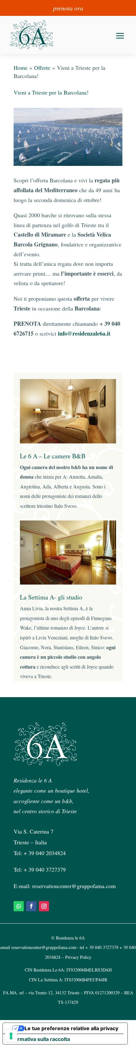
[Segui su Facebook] (31, 906)
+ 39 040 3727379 (45, 869)
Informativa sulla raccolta (39, 1039)
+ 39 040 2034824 (45, 853)
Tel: (19, 869)
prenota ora (68, 8)
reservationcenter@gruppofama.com (74, 886)
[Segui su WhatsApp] (19, 906)
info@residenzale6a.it (84, 333)
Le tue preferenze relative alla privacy (71, 1028)
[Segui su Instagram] (44, 906)
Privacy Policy (78, 957)
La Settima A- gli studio (51, 597)
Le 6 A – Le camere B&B (52, 456)
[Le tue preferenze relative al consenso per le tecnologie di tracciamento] (11, 1036)
